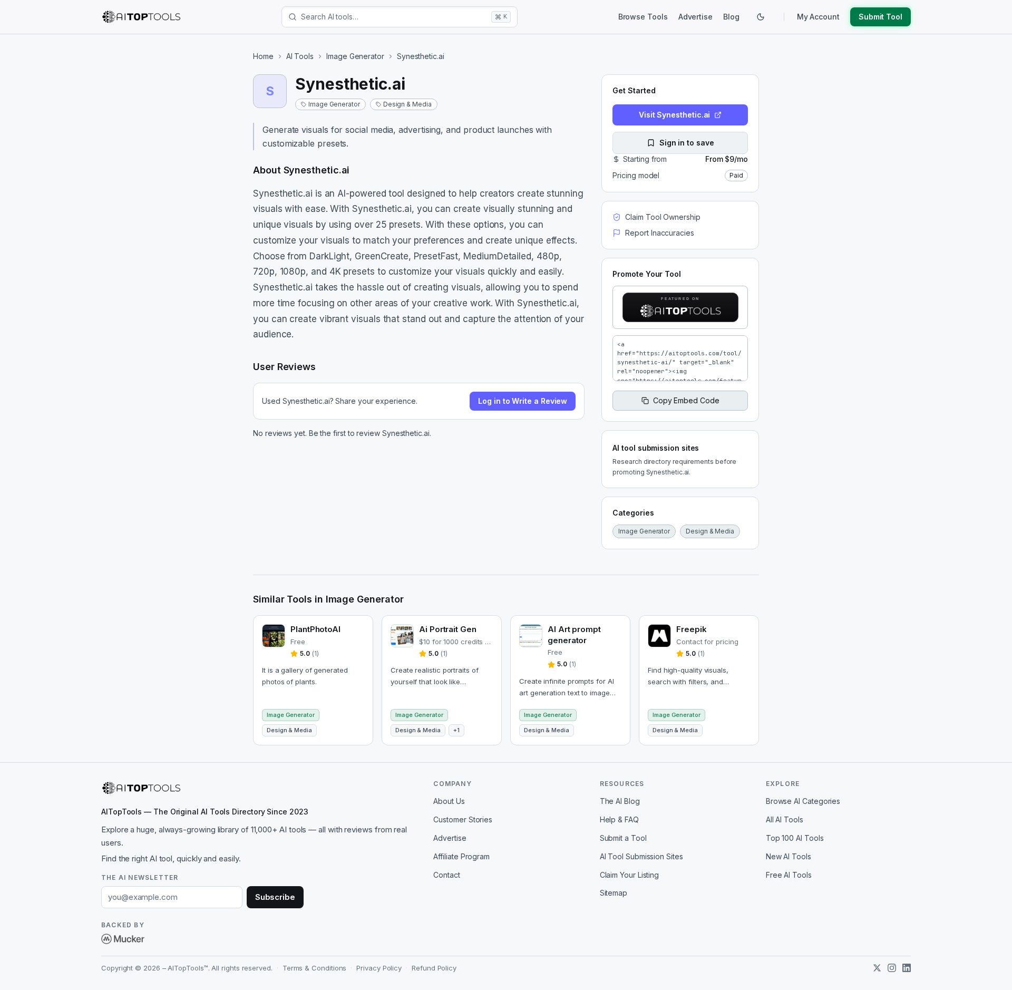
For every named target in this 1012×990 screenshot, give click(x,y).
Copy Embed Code (686, 400)
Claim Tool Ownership (662, 216)
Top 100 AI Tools (795, 837)
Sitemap (613, 892)
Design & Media (407, 104)
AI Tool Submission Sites (641, 856)
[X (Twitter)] (877, 968)
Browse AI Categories (803, 801)
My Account (818, 16)
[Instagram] (892, 968)
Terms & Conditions (315, 968)
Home (263, 56)
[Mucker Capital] (122, 939)
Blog (731, 16)
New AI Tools (788, 856)
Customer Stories (462, 819)
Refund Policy (434, 968)
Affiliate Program (461, 856)
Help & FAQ (619, 819)
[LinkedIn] (906, 968)
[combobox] (394, 17)
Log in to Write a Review (522, 400)
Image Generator (355, 56)
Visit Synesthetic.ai (674, 114)
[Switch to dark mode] (760, 16)
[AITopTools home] (141, 16)
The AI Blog (620, 801)
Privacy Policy (379, 968)
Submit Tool (880, 16)
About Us (448, 801)
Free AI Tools (789, 874)
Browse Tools (643, 16)
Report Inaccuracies (659, 232)
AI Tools (300, 56)
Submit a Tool (623, 837)
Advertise (695, 16)
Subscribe (275, 897)
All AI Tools (784, 819)
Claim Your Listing (629, 874)
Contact (446, 874)
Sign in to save (686, 142)
